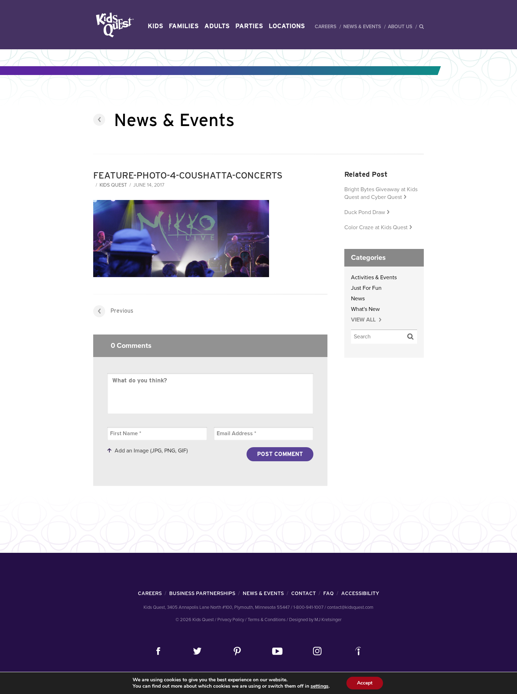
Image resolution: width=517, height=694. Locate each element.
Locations (287, 26)
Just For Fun (366, 288)
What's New (365, 309)
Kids (155, 26)
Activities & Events (374, 277)
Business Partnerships (202, 593)
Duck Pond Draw (364, 212)
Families (184, 26)
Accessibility (360, 593)
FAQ (328, 593)
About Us (400, 27)
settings (319, 686)
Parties (249, 26)
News (358, 298)
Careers (325, 27)
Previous (121, 310)
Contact (303, 593)
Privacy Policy (230, 620)
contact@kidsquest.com (350, 607)
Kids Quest (113, 24)
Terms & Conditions (267, 620)
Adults (217, 26)
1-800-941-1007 (308, 607)
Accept (364, 683)
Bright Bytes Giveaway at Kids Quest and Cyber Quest (380, 193)
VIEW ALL (364, 319)
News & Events (362, 27)
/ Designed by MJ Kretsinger (314, 620)
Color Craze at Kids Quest (376, 227)
